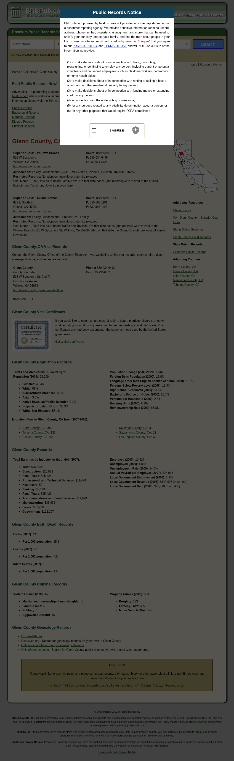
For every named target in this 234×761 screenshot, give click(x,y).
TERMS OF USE (115, 46)
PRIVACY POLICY (85, 46)
